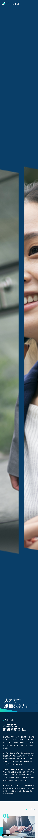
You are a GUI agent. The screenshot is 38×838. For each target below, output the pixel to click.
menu (34, 4)
